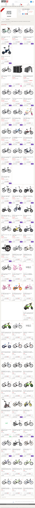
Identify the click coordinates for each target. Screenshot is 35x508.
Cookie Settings (32, 501)
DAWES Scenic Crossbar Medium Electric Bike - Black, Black (6, 118)
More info (2, 63)
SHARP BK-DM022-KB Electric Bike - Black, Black (27, 449)
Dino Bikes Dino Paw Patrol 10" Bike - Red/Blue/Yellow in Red (17, 293)
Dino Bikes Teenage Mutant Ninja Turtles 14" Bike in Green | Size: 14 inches (6, 332)
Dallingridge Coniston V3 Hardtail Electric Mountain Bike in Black (17, 254)
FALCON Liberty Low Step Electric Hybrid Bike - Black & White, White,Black (28, 430)
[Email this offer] (27, 13)
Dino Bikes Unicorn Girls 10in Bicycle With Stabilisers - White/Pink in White (27, 293)
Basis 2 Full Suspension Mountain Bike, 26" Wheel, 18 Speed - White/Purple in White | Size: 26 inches (17, 332)
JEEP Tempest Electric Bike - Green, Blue (27, 215)
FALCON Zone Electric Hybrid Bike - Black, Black (17, 99)
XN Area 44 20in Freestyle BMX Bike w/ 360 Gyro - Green (28, 469)
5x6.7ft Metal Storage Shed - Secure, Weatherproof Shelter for (17, 76)
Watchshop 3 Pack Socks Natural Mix (28, 332)
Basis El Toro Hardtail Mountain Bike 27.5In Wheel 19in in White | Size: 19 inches (17, 391)
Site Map (29, 501)
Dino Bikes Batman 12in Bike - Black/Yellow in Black (27, 410)
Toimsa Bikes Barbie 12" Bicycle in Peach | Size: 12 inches (28, 118)
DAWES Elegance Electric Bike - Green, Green (6, 37)
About (16, 501)
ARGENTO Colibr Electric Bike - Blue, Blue (5, 56)
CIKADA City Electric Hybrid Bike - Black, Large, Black (6, 76)
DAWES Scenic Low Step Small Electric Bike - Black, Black (27, 99)
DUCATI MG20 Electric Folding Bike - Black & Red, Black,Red (27, 138)
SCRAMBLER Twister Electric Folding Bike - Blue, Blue (5, 254)
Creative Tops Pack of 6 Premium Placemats (6, 430)
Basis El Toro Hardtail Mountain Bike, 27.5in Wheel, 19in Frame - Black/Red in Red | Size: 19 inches (17, 371)
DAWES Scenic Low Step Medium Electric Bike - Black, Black (6, 157)
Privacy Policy (24, 501)
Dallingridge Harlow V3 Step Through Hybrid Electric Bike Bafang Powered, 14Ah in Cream (28, 254)
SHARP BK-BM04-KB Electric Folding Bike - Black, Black (16, 449)
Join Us (21, 501)
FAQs (27, 501)
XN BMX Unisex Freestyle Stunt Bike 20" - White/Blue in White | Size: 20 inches (6, 352)
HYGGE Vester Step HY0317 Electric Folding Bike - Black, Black (6, 215)
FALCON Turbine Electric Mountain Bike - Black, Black (17, 410)
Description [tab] (7, 19)
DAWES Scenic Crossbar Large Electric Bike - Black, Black (5, 99)
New (20, 4)
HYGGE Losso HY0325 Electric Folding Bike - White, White (5, 196)
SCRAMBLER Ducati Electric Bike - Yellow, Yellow (17, 235)
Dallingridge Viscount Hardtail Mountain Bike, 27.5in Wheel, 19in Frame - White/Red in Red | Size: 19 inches (28, 352)
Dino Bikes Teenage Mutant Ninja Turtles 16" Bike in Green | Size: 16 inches (28, 391)
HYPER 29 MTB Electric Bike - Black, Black (6, 449)
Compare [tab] (3, 19)
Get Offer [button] (6, 41)
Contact (19, 501)
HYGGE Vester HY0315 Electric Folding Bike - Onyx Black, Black (28, 196)
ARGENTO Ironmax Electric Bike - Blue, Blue (28, 235)
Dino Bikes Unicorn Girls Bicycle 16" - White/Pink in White (6, 293)
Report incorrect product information (6, 22)
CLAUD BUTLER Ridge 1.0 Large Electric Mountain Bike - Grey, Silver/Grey (6, 138)
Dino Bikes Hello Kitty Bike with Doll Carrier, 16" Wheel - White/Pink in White (17, 274)
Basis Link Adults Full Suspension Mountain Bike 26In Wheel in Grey (28, 488)
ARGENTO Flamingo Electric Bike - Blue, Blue (28, 157)
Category (13, 4)
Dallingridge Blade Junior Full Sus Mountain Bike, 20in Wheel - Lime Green (17, 469)
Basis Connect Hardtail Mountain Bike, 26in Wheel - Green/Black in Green (17, 488)
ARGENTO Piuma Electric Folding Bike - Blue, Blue (17, 215)
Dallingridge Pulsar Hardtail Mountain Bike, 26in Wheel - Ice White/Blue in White (6, 488)
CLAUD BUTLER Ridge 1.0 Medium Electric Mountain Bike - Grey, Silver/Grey (17, 157)
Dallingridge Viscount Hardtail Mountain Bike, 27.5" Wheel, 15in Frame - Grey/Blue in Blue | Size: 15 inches (6, 371)
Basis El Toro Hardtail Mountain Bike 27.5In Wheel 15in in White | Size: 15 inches (6, 391)
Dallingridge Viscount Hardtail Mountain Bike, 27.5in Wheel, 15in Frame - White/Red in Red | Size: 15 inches (17, 352)
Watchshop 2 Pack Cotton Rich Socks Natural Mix (27, 274)
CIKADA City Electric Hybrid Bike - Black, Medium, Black (6, 274)
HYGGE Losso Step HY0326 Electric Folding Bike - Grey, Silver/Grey (5, 177)
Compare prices (3, 43)
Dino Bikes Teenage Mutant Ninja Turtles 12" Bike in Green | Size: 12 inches (28, 313)
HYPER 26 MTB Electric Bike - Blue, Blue (17, 138)
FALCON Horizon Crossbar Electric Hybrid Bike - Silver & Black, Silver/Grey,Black (28, 37)
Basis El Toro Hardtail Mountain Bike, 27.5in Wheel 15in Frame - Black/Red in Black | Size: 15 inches (28, 371)
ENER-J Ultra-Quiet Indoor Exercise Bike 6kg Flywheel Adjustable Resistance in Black (6, 410)
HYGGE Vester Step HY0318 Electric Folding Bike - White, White (17, 196)
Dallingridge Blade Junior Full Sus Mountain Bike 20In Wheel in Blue (6, 469)
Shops (6, 4)
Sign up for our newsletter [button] (15, 507)
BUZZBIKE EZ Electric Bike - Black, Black (6, 235)
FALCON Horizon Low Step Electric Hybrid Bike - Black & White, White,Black (16, 118)
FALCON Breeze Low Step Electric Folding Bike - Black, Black (17, 430)
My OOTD (28, 4)
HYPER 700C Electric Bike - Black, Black (16, 37)
